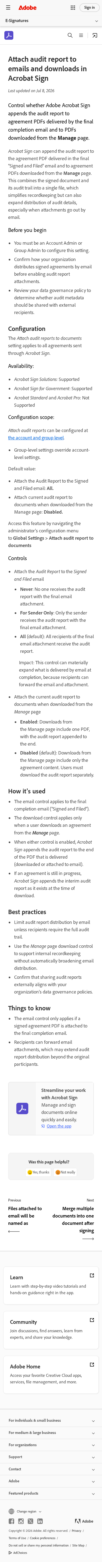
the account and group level (36, 438)
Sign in (89, 7)
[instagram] (21, 1521)
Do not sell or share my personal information (39, 1545)
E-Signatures (16, 20)
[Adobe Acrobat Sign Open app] (95, 35)
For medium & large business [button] (32, 1432)
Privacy (76, 1531)
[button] (73, 7)
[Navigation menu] (8, 7)
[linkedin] (40, 1521)
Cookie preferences (42, 1538)
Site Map (78, 1545)
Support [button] (15, 1457)
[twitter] (30, 1521)
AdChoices (20, 1553)
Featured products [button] (23, 1493)
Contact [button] (15, 1469)
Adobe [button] (14, 1481)
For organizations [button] (23, 1445)
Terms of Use (17, 1538)
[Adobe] (27, 7)
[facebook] (11, 1521)
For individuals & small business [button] (35, 1420)
